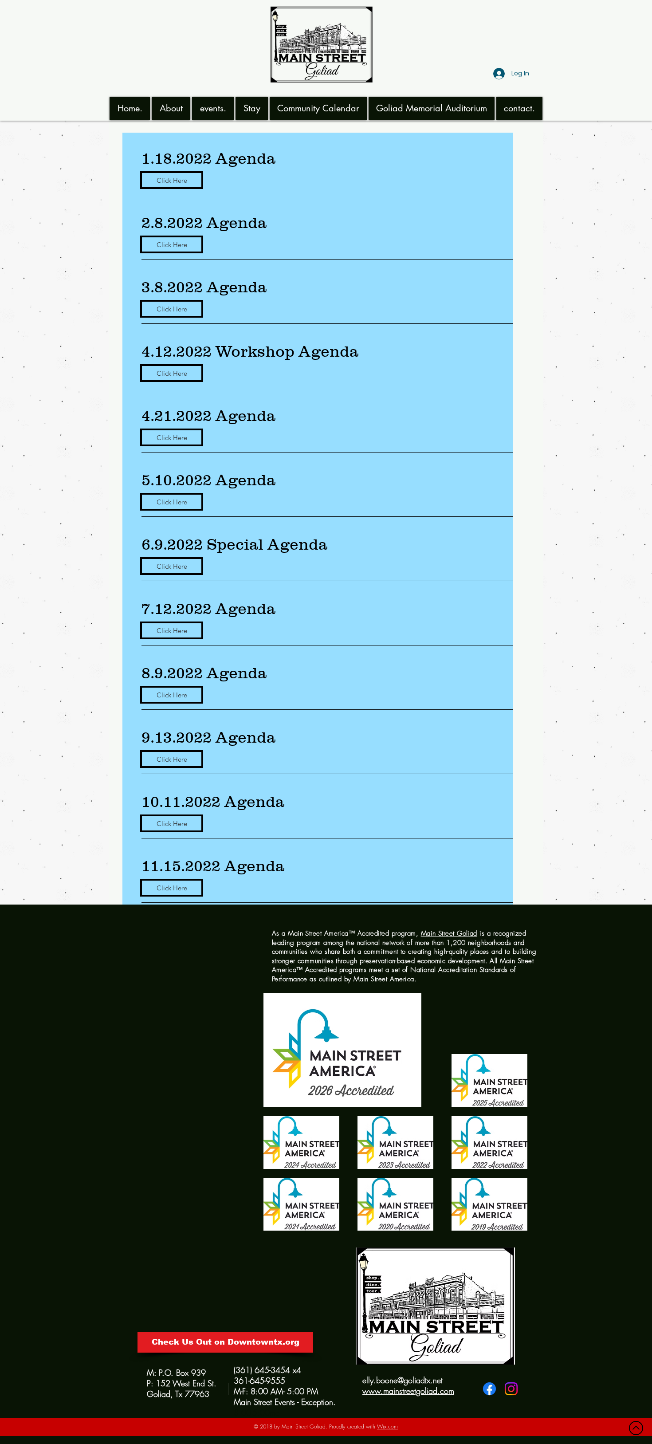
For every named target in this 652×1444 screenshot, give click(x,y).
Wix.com (387, 1426)
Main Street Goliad (449, 933)
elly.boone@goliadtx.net (402, 1380)
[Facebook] (489, 1388)
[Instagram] (511, 1388)
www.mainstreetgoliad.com (408, 1390)
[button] (171, 108)
